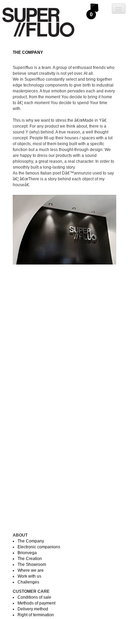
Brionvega (27, 552)
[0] (94, 7)
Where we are (31, 570)
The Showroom (32, 564)
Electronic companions (39, 547)
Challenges (28, 582)
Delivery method (33, 609)
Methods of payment (36, 603)
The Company (31, 541)
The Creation (30, 558)
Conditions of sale (34, 597)
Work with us (29, 576)
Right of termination (36, 614)
